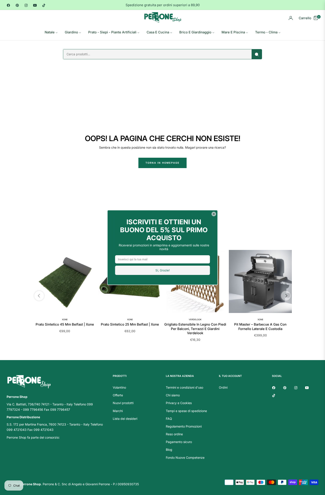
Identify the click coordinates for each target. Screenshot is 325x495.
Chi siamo (173, 395)
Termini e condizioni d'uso (184, 387)
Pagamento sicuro (179, 442)
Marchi (118, 411)
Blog (169, 449)
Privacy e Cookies (179, 403)
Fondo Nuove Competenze (185, 457)
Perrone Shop (30, 484)
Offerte (118, 395)
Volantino (119, 387)
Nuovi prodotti (123, 403)
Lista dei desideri (125, 418)
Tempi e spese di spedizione (186, 411)
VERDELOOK (195, 319)
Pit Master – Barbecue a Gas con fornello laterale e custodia (260, 326)
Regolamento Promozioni (184, 426)
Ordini (223, 387)
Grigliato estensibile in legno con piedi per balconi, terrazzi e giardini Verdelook (195, 328)
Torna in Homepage (162, 162)
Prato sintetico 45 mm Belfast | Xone (65, 324)
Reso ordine (174, 434)
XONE (65, 319)
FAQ (169, 418)
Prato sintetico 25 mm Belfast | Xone (130, 324)
